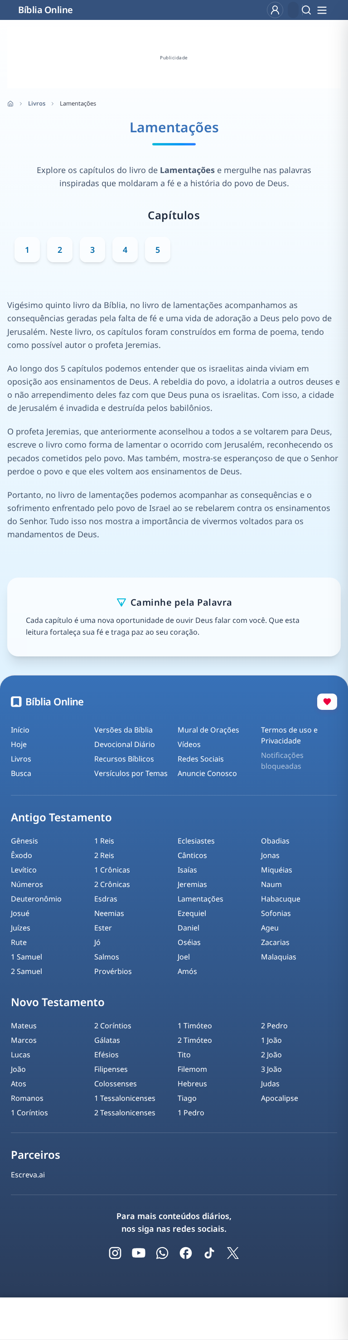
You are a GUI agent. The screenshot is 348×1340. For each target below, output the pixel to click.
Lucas (20, 1055)
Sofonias (276, 913)
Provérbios (113, 971)
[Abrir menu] (322, 10)
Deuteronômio (36, 899)
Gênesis (24, 841)
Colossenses (115, 1084)
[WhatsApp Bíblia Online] (162, 1253)
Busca (21, 773)
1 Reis (104, 841)
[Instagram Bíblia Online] (115, 1253)
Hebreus (192, 1084)
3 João (271, 1069)
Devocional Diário (124, 744)
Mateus (24, 1026)
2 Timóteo (195, 1040)
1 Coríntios (29, 1113)
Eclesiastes (196, 841)
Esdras (105, 899)
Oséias (189, 942)
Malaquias (278, 957)
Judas (270, 1084)
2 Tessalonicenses (124, 1113)
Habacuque (280, 899)
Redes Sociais (201, 759)
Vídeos (189, 744)
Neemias (109, 913)
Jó (97, 942)
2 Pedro (274, 1026)
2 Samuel (26, 971)
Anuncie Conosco (207, 773)
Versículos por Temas (131, 773)
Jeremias (192, 884)
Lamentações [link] (78, 103)
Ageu (270, 928)
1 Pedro (191, 1113)
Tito (184, 1055)
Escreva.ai (28, 1175)
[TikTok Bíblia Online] (209, 1253)
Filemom (192, 1069)
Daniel (188, 928)
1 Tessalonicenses (124, 1098)
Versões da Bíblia (123, 730)
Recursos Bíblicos (124, 759)
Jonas (270, 855)
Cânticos (192, 855)
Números (27, 884)
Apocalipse (279, 1098)
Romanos (27, 1098)
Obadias (275, 841)
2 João (271, 1055)
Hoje (19, 744)
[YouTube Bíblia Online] (138, 1253)
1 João (271, 1040)
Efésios (106, 1055)
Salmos (106, 957)
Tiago (187, 1098)
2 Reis (104, 855)
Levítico (24, 870)
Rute (19, 942)
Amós (187, 971)
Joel (184, 957)
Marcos (24, 1040)
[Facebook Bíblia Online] (186, 1253)
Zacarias (275, 942)
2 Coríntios (112, 1026)
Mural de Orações (208, 730)
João (18, 1069)
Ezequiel (192, 913)
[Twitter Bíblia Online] (233, 1253)
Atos (18, 1084)
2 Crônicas (112, 884)
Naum (271, 884)
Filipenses (111, 1069)
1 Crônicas (112, 870)
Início (20, 730)
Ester (103, 928)
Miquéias (276, 870)
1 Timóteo (195, 1026)
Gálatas (107, 1040)
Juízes (20, 928)
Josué (20, 913)
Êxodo (21, 855)
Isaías (187, 870)
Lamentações (200, 899)
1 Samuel (26, 957)
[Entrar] (275, 10)
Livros (36, 103)
